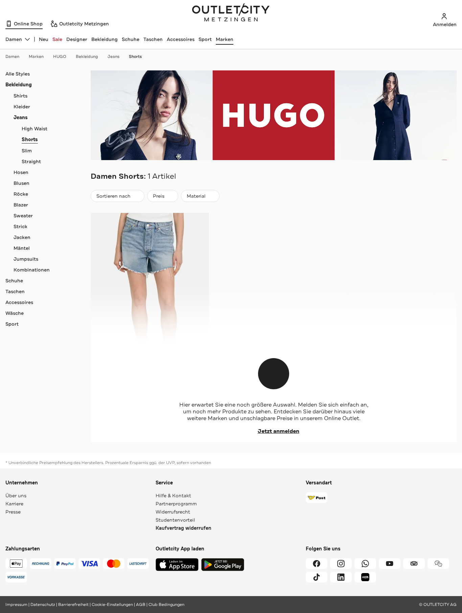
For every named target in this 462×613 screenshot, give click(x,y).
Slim (27, 151)
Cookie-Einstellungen (112, 604)
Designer (76, 39)
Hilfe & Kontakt (173, 495)
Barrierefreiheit (73, 604)
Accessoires (180, 39)
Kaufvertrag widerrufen (183, 528)
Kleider (22, 107)
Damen (12, 56)
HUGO (59, 56)
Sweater (23, 216)
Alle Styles (17, 74)
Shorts (135, 56)
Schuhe (130, 39)
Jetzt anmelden (278, 431)
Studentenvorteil (175, 520)
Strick (20, 226)
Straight (31, 161)
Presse (13, 512)
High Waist (34, 129)
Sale (57, 39)
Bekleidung (104, 39)
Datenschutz (42, 604)
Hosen (21, 172)
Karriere (14, 504)
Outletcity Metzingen (231, 13)
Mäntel (22, 248)
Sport (205, 39)
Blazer (21, 205)
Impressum (16, 604)
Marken (224, 39)
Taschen (153, 39)
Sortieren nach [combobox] (113, 197)
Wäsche (14, 313)
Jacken (22, 237)
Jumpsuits (26, 259)
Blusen (21, 183)
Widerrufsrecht (173, 512)
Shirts (20, 96)
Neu (43, 39)
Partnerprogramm (176, 504)
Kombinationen (32, 270)
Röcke (21, 194)
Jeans (113, 56)
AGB (140, 604)
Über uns (15, 495)
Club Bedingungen (166, 604)
